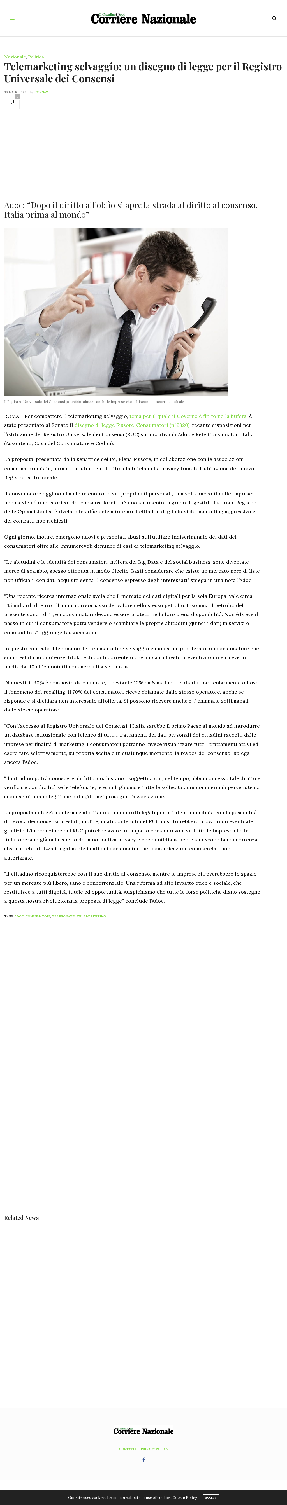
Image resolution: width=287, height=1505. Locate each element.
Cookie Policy (184, 1497)
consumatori (38, 916)
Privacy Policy (154, 1449)
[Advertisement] (132, 154)
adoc (19, 916)
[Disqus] (143, 997)
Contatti (127, 1449)
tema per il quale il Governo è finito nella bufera (188, 416)
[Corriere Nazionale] (143, 18)
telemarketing (91, 916)
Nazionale (15, 57)
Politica (36, 57)
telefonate (63, 916)
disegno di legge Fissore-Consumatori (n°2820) (132, 425)
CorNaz (41, 92)
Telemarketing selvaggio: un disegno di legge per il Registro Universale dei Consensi (143, 72)
